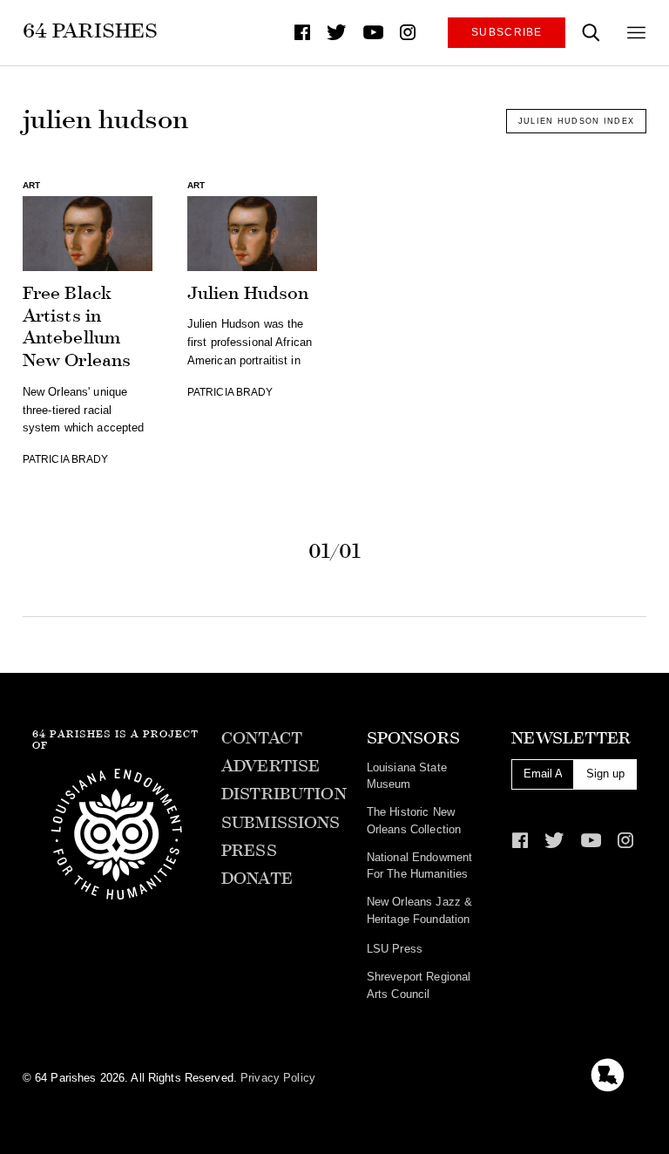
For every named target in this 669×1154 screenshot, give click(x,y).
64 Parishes (90, 30)
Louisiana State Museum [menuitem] (407, 776)
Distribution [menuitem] (284, 794)
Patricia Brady (66, 459)
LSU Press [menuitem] (394, 948)
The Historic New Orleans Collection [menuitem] (414, 820)
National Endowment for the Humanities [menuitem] (419, 865)
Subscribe (507, 31)
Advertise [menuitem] (270, 766)
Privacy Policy (277, 1077)
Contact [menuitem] (261, 738)
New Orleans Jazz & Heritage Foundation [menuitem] (419, 910)
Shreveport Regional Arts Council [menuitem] (418, 985)
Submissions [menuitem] (280, 823)
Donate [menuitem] (257, 878)
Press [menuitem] (249, 850)
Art (31, 185)
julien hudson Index (576, 121)
